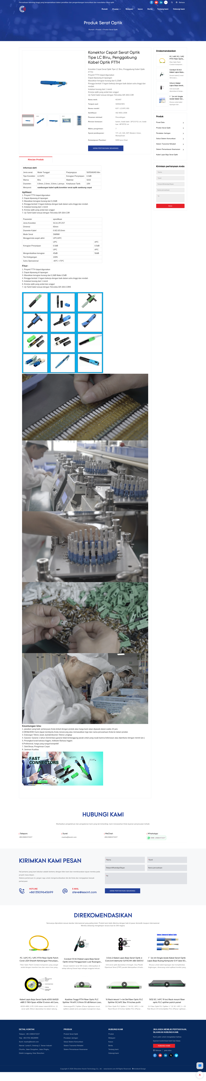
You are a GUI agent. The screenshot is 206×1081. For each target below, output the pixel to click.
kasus (140, 9)
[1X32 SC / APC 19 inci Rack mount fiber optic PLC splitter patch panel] (167, 984)
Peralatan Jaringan (163, 133)
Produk (115, 9)
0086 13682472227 (158, 838)
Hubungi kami (179, 9)
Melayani (129, 9)
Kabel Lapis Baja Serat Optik (167, 155)
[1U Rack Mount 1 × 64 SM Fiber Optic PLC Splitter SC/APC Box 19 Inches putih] (124, 984)
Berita (149, 9)
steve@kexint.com (84, 892)
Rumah (105, 9)
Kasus (110, 1042)
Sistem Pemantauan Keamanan (168, 149)
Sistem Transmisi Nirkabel (166, 144)
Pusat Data (160, 122)
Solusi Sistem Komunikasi (165, 138)
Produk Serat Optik (110, 29)
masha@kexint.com (69, 837)
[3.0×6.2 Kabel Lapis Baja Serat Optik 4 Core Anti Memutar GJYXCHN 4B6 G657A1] (124, 943)
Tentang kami (162, 9)
